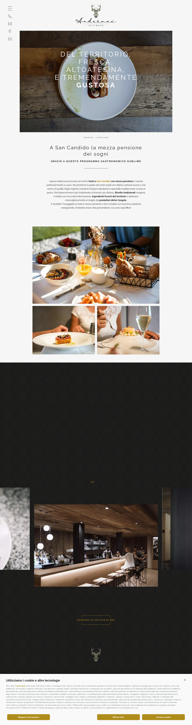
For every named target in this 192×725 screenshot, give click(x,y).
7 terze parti (20, 686)
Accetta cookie (163, 717)
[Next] (173, 586)
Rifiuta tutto (118, 717)
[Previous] (18, 586)
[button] (185, 680)
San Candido (103, 181)
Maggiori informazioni (28, 717)
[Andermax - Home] (96, 25)
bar (92, 482)
